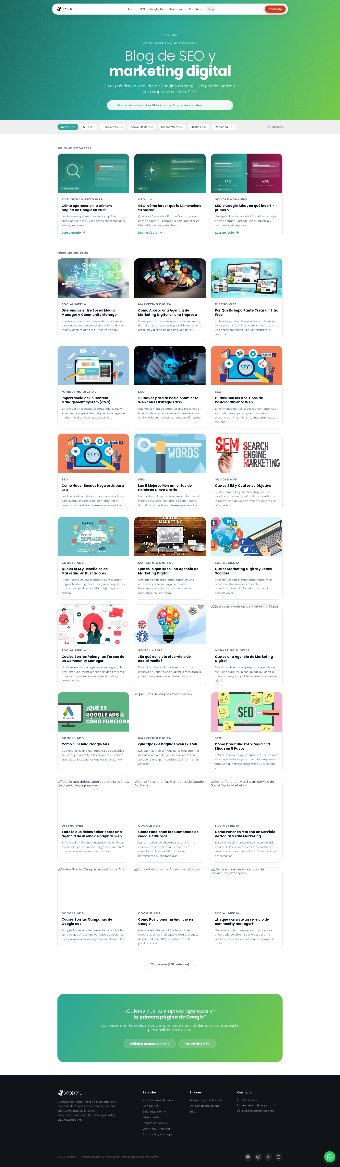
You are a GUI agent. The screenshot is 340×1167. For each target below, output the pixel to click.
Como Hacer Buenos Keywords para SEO (93, 487)
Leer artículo (71, 232)
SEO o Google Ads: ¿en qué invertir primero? (244, 207)
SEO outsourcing (154, 1111)
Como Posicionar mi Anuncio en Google (165, 921)
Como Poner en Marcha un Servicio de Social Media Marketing (245, 834)
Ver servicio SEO (197, 1043)
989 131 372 (249, 1099)
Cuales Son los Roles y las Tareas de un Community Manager (93, 658)
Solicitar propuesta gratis (149, 1043)
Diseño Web (172, 126)
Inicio (131, 9)
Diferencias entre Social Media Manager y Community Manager (90, 312)
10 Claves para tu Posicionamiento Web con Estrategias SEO (168, 400)
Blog (211, 9)
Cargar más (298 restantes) (170, 964)
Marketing (224, 126)
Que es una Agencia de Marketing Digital (244, 658)
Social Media (142, 126)
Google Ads (156, 9)
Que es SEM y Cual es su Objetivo (243, 485)
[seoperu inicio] (66, 9)
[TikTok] (268, 1157)
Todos (68, 126)
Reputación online (155, 1123)
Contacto (275, 9)
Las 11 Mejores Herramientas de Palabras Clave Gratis (165, 487)
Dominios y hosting (156, 1128)
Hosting (198, 126)
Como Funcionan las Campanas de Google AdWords (168, 834)
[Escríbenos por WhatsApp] (329, 1156)
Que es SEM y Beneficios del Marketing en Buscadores (85, 571)
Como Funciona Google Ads (85, 744)
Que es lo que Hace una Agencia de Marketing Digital (168, 571)
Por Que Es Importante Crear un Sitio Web (246, 312)
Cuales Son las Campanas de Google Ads (87, 921)
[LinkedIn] (279, 1157)
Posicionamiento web (158, 1100)
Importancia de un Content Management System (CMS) (86, 400)
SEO (142, 9)
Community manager (158, 1134)
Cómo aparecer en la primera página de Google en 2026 (87, 207)
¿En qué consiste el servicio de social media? (164, 658)
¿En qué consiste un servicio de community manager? (242, 921)
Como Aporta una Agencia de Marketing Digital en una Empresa (167, 312)
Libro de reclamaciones (258, 1110)
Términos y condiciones (206, 1100)
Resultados (196, 9)
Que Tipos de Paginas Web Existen (167, 744)
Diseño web (177, 9)
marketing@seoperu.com (259, 1105)
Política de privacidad (205, 1105)
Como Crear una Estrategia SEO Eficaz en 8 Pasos (242, 746)
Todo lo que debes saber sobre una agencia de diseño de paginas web (92, 834)
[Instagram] (258, 1157)
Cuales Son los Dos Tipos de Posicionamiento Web (239, 400)
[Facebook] (248, 1157)
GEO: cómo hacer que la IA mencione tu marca (169, 207)
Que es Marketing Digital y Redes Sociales (243, 571)
